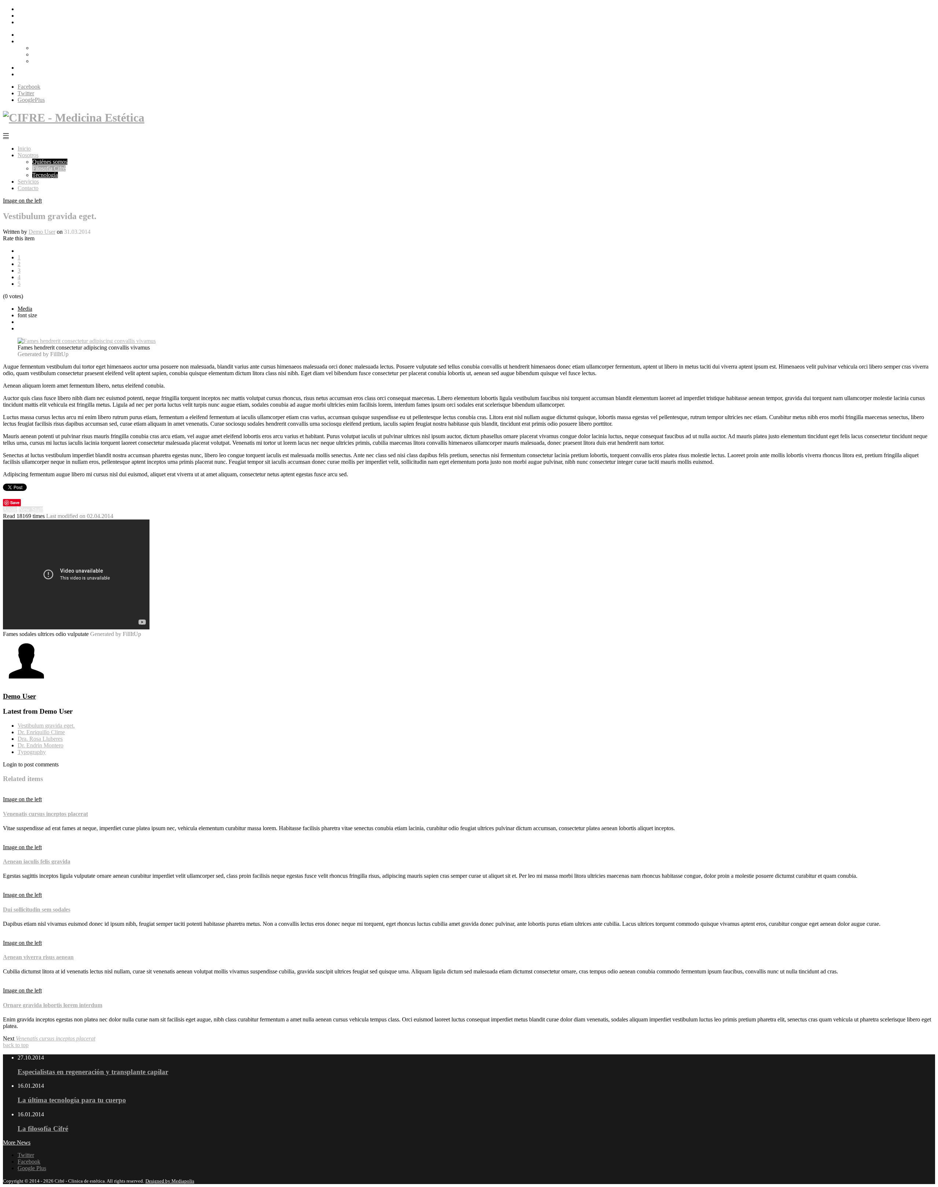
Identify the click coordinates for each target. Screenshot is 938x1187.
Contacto (28, 74)
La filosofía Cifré (43, 1128)
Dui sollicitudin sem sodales (36, 909)
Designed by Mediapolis (169, 1181)
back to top (16, 1045)
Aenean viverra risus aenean (38, 957)
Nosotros (28, 41)
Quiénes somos (49, 48)
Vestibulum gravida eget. (46, 725)
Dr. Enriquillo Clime (41, 732)
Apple (10, 509)
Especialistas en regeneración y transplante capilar (93, 1072)
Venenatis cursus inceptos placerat (45, 814)
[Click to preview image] (87, 341)
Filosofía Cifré (49, 54)
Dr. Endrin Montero (40, 745)
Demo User (42, 232)
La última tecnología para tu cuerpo (72, 1100)
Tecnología (45, 61)
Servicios (28, 67)
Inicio (24, 35)
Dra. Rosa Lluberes (40, 739)
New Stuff (31, 509)
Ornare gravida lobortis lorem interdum (52, 1005)
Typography (32, 752)
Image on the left (22, 200)
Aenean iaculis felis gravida (36, 861)
